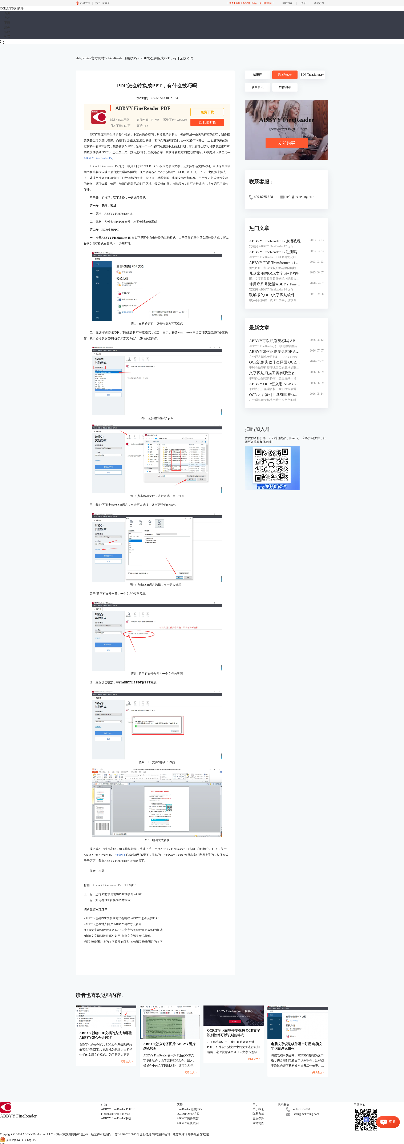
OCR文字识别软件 (12, 8)
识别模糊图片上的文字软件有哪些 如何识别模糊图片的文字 (123, 941)
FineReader (285, 74)
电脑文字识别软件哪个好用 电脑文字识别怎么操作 (117, 936)
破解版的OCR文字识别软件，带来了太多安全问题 (275, 295)
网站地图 (258, 1123)
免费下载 (207, 112)
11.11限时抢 (207, 122)
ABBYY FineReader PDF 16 (118, 1109)
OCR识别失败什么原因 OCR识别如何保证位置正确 (275, 362)
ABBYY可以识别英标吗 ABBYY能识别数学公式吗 (275, 341)
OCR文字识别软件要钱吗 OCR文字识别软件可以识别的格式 (123, 930)
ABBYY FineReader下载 (116, 1118)
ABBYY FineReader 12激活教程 (275, 241)
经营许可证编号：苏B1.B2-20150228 (114, 1134)
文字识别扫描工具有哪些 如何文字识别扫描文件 (275, 373)
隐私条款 (258, 1113)
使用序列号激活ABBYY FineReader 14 (275, 284)
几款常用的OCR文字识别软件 (274, 273)
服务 (7, 27)
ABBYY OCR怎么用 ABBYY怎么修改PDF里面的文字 (275, 384)
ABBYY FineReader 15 (98, 158)
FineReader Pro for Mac (115, 1113)
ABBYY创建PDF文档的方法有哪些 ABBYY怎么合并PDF (121, 918)
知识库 (257, 74)
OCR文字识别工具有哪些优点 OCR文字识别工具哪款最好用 (275, 395)
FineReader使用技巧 (122, 58)
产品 (7, 18)
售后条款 (258, 1118)
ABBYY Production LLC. (38, 1134)
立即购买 (286, 143)
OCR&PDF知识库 (188, 1113)
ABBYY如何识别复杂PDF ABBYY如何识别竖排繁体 (275, 351)
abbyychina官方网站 (90, 58)
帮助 (7, 32)
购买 (7, 36)
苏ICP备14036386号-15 (21, 1140)
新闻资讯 (257, 87)
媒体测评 (285, 87)
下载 (7, 22)
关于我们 (258, 1109)
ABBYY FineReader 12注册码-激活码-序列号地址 (275, 252)
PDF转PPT (118, 854)
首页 (7, 13)
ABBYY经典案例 (188, 1123)
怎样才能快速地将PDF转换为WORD (119, 894)
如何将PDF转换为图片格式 (113, 900)
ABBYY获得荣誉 (188, 1118)
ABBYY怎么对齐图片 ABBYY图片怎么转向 (113, 924)
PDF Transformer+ (312, 74)
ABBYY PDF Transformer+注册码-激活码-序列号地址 (275, 263)
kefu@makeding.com (306, 1114)
